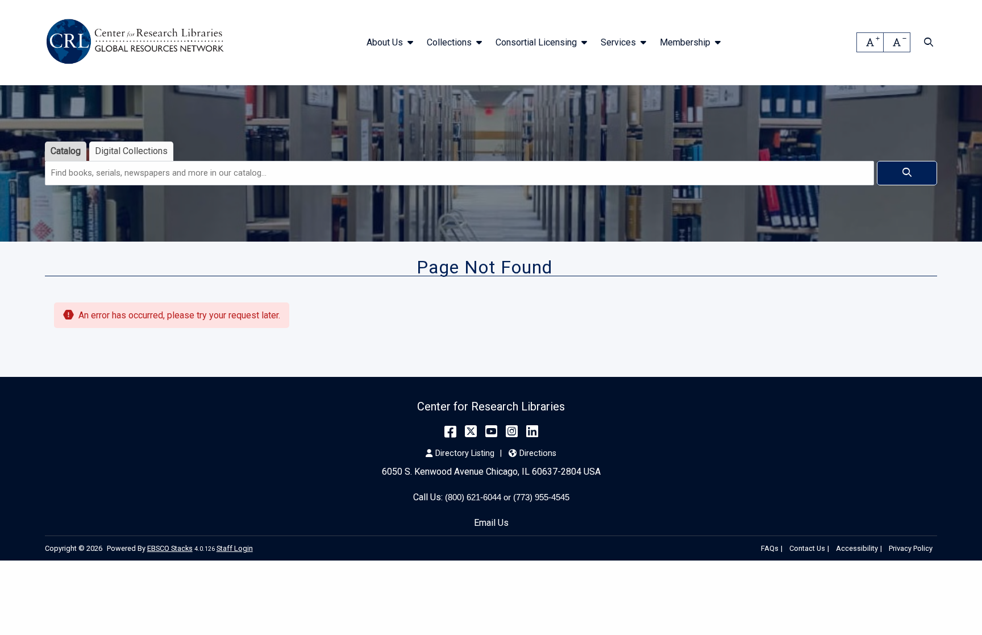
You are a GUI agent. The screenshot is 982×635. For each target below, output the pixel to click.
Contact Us (807, 548)
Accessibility (857, 548)
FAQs (770, 548)
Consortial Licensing (536, 42)
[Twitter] (471, 431)
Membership (685, 42)
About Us (385, 42)
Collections (449, 42)
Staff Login (235, 548)
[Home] (137, 42)
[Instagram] (512, 431)
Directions (537, 453)
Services (618, 42)
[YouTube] (491, 431)
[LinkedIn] (532, 431)
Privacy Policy (911, 548)
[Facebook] (450, 431)
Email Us (491, 522)
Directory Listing (464, 453)
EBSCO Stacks (170, 548)
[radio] (65, 151)
